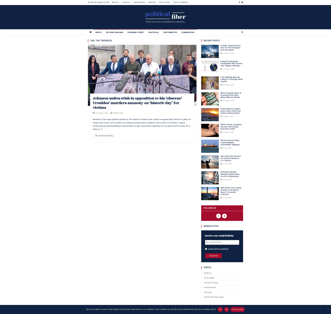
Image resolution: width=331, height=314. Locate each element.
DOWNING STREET (135, 32)
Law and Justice (211, 283)
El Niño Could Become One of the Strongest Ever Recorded (230, 48)
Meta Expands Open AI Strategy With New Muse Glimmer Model (230, 95)
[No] (327, 309)
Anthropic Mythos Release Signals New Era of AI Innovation (230, 174)
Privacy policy (237, 309)
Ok (220, 309)
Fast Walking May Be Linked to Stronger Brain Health (231, 79)
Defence (207, 273)
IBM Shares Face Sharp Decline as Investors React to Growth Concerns (230, 191)
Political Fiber (118, 113)
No (226, 309)
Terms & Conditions (180, 2)
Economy (208, 292)
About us (115, 2)
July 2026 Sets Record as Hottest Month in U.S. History (230, 158)
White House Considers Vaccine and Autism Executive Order (231, 127)
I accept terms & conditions (217, 249)
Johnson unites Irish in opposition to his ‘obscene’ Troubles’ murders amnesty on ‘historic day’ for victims (137, 103)
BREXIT (99, 32)
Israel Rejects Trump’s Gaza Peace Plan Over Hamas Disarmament (230, 111)
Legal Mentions (139, 2)
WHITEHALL (153, 32)
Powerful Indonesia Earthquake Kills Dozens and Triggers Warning (231, 64)
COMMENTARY (188, 32)
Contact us (126, 2)
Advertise (152, 2)
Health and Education (214, 297)
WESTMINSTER (170, 32)
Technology (209, 278)
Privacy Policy (164, 2)
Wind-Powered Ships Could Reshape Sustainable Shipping (229, 143)
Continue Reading (105, 136)
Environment (210, 287)
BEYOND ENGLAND (114, 32)
